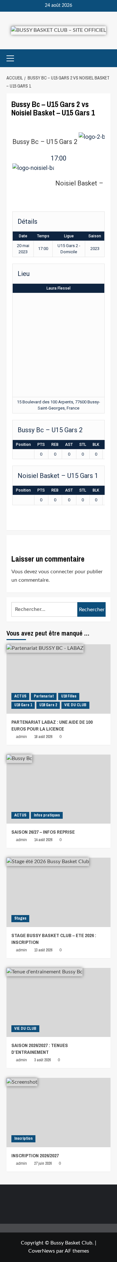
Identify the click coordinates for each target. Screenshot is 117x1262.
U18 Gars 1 (23, 705)
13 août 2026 (43, 950)
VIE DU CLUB (75, 705)
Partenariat (44, 696)
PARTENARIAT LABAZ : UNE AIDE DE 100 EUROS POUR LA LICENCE (52, 725)
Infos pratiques (47, 815)
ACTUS (20, 696)
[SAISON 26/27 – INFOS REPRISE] (58, 789)
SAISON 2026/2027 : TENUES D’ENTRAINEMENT (39, 1048)
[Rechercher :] (44, 609)
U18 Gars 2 (48, 705)
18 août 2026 (43, 736)
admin (21, 736)
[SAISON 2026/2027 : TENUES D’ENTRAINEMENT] (58, 1002)
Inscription (23, 1138)
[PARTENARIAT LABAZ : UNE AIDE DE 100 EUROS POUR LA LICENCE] (58, 678)
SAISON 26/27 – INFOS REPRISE (43, 831)
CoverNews (41, 1251)
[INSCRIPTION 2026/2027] (58, 1112)
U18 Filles (68, 696)
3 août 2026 (42, 1060)
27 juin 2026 (43, 1163)
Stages (20, 918)
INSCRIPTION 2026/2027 (35, 1155)
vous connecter (55, 571)
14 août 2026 (43, 839)
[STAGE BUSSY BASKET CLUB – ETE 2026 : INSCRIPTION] (58, 892)
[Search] (106, 58)
